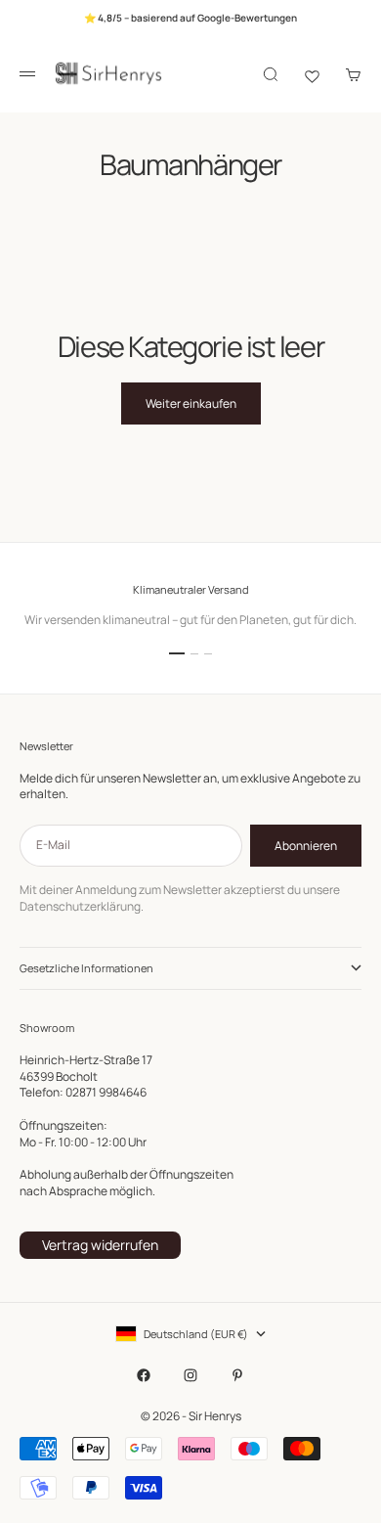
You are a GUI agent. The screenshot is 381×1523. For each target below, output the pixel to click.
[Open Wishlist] (312, 74)
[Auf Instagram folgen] (190, 1375)
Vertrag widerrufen (100, 1244)
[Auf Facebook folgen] (143, 1375)
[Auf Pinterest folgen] (237, 1375)
